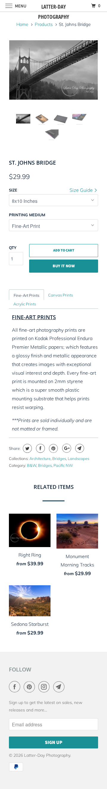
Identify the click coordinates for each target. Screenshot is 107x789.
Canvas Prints (60, 295)
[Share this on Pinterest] (53, 448)
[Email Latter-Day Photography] (60, 686)
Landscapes (78, 458)
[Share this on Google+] (66, 448)
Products (44, 24)
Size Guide (82, 190)
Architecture (40, 458)
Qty (12, 247)
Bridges (59, 458)
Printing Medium (27, 214)
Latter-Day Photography (47, 755)
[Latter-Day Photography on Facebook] (16, 686)
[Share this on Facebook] (39, 448)
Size (13, 190)
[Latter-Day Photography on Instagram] (45, 686)
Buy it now (64, 266)
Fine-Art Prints (26, 295)
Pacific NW (63, 465)
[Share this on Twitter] (26, 448)
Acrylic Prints (24, 304)
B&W (31, 465)
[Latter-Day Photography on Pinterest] (30, 686)
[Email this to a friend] (79, 448)
